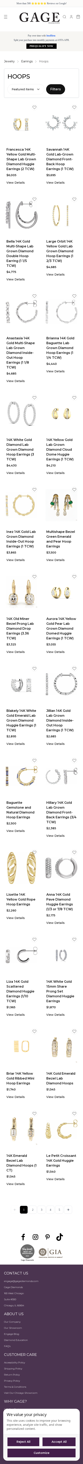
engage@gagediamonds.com (21, 1281)
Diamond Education (16, 1340)
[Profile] (71, 17)
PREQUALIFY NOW (41, 46)
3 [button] (41, 1209)
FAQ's (7, 1346)
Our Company (12, 1321)
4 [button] (50, 1209)
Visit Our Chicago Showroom (20, 1392)
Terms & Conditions (15, 1386)
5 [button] (59, 1209)
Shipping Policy (13, 1368)
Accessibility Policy (14, 1362)
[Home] (39, 18)
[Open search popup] (64, 17)
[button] (68, 1210)
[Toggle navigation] (5, 17)
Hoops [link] (43, 61)
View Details (15, 182)
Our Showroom (13, 1327)
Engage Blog (11, 1333)
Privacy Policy (12, 1380)
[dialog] (41, 1435)
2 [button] (32, 1209)
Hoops (18, 76)
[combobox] (26, 89)
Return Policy (12, 1374)
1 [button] (24, 1209)
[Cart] (78, 17)
